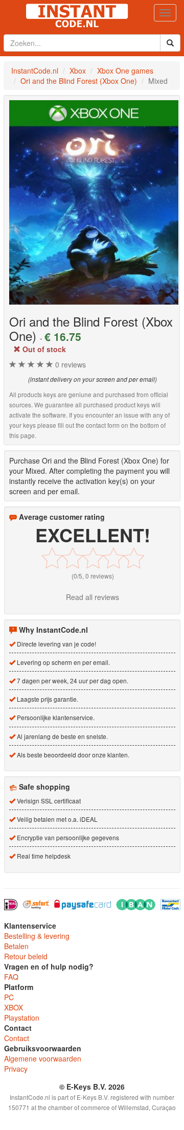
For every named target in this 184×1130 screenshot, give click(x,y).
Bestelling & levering (37, 936)
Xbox (78, 70)
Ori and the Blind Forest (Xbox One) (78, 81)
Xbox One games (125, 70)
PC (9, 997)
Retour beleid (26, 956)
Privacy (16, 1069)
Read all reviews (92, 597)
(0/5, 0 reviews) (93, 575)
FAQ (11, 977)
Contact (16, 1038)
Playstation (21, 1017)
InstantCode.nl (34, 70)
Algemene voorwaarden (42, 1058)
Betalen (16, 946)
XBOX (13, 1007)
